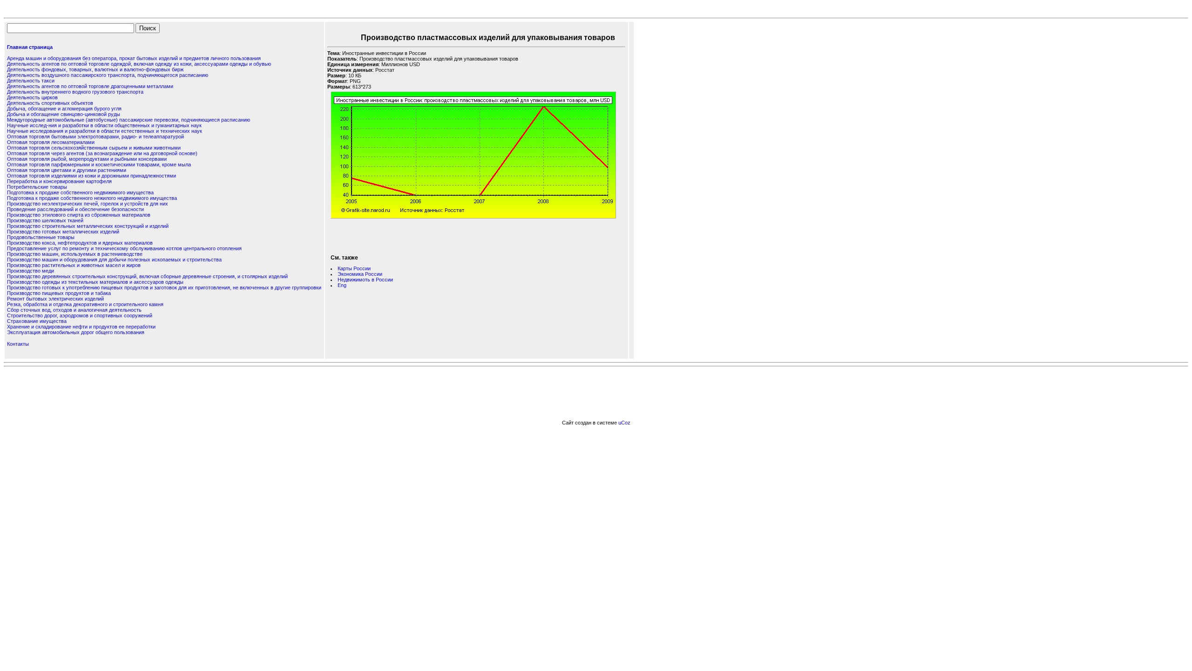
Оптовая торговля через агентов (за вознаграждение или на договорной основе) (102, 153)
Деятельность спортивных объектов (50, 103)
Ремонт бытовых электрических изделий (55, 298)
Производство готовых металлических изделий (63, 231)
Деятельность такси (30, 80)
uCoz (624, 422)
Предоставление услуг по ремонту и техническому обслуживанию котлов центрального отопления (124, 248)
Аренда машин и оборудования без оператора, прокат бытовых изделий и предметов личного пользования (134, 58)
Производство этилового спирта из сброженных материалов (78, 215)
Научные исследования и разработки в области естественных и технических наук (104, 131)
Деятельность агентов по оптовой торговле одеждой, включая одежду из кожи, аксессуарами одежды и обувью (139, 64)
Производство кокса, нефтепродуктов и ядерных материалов (80, 243)
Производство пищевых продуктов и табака (59, 293)
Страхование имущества (37, 321)
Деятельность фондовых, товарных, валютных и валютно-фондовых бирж (95, 69)
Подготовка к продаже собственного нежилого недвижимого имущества (92, 198)
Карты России (354, 268)
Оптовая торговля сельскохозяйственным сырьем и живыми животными (94, 148)
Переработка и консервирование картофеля (59, 181)
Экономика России (360, 274)
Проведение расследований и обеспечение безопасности (75, 209)
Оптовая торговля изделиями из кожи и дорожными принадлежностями (91, 175)
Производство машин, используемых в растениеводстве (74, 254)
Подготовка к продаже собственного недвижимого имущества (80, 192)
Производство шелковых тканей (45, 220)
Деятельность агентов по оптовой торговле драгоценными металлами (90, 86)
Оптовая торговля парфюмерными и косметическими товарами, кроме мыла (99, 164)
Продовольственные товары (40, 237)
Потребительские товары (37, 187)
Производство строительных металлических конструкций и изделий (88, 226)
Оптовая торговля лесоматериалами (51, 142)
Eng (342, 285)
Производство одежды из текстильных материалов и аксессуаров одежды (95, 282)
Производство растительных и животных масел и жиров (74, 265)
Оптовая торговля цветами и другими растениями (66, 170)
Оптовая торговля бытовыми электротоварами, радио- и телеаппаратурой (95, 136)
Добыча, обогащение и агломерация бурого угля (64, 108)
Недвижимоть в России (365, 279)
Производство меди (30, 271)
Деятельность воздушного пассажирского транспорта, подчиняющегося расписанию (107, 75)
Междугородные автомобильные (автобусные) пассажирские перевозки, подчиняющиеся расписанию (128, 120)
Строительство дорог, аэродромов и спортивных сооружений (79, 315)
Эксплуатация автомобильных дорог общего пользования (75, 332)
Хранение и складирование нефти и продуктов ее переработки (81, 326)
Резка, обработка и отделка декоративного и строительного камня (85, 304)
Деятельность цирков (32, 97)
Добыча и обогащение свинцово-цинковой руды (63, 114)
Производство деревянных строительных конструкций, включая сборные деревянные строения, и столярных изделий (147, 276)
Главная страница (30, 47)
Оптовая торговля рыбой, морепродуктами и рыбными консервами (87, 159)
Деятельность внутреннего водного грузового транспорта (75, 92)
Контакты (18, 344)
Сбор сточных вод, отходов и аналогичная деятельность (74, 310)
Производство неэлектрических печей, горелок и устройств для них (87, 203)
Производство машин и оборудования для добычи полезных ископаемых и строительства (114, 259)
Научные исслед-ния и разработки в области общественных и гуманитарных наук (104, 125)
